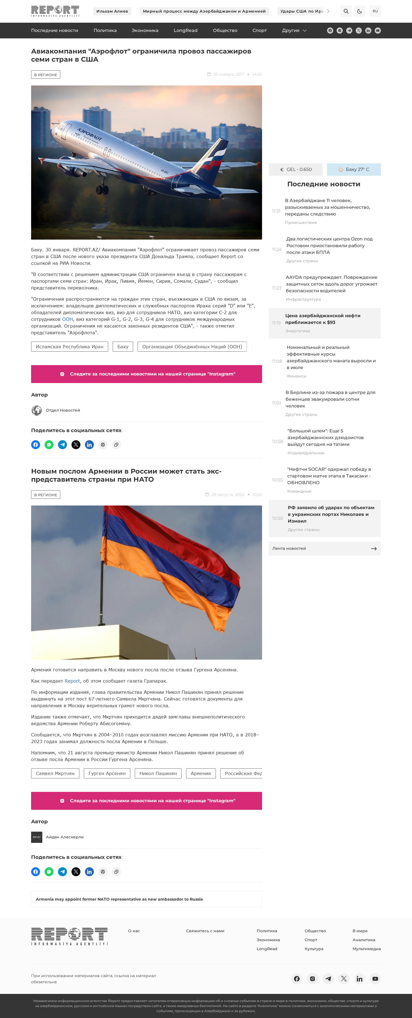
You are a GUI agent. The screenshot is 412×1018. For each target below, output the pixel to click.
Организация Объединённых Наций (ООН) (192, 346)
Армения (201, 773)
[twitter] (359, 30)
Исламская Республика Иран (69, 346)
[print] (102, 444)
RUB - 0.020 (299, 169)
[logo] (55, 11)
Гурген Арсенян (107, 773)
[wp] (49, 444)
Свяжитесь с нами (205, 930)
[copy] (116, 444)
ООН (67, 319)
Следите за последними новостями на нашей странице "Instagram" (152, 374)
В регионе (45, 75)
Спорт (311, 939)
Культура (314, 948)
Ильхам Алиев (112, 11)
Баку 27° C (357, 169)
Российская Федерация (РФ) (258, 773)
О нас (134, 930)
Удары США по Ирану (305, 11)
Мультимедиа (367, 948)
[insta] (340, 30)
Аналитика (364, 939)
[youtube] (378, 30)
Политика (267, 930)
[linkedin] (368, 30)
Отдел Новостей (63, 410)
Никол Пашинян (158, 773)
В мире (360, 930)
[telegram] (349, 30)
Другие (291, 30)
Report (72, 680)
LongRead (267, 948)
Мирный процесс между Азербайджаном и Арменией (204, 11)
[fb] (330, 30)
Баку (122, 346)
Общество (315, 930)
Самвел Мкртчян (55, 773)
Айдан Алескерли (65, 837)
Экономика (268, 939)
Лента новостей (289, 548)
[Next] (324, 11)
